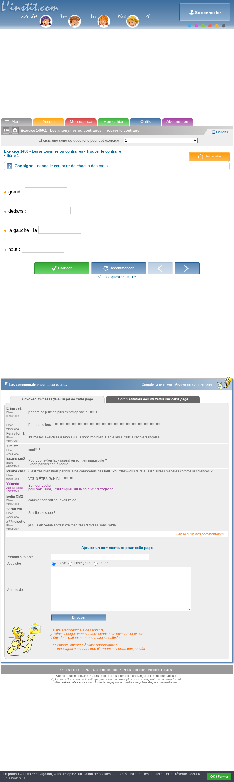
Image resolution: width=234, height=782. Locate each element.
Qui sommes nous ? (107, 669)
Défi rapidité (212, 156)
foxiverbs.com (169, 682)
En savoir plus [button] (14, 778)
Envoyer (79, 617)
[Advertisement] (116, 73)
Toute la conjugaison (108, 682)
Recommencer (121, 268)
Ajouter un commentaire (194, 384)
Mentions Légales (160, 669)
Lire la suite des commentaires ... (201, 534)
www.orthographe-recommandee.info (158, 679)
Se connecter (205, 12)
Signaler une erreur (157, 384)
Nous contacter (135, 669)
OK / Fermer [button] (219, 776)
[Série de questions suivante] (187, 268)
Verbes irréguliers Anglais (141, 682)
